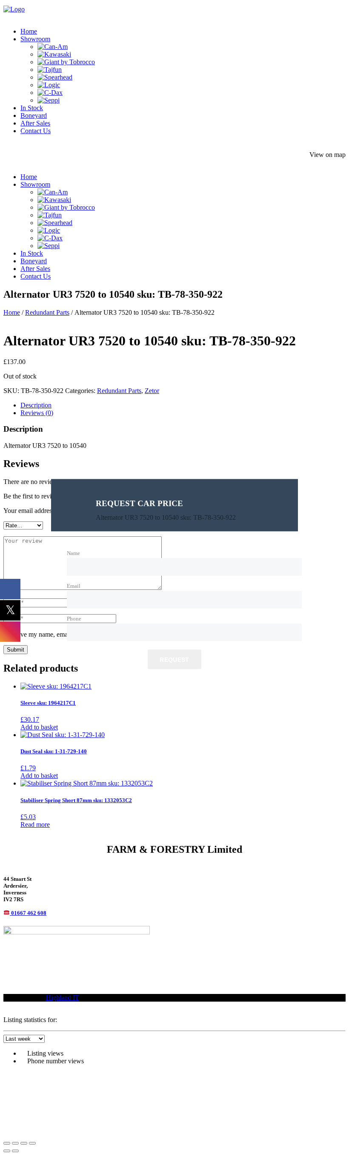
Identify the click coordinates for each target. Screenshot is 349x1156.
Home (28, 31)
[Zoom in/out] (6, 1143)
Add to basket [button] (39, 727)
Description (35, 405)
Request (174, 660)
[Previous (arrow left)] (6, 1151)
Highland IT (62, 997)
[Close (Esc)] (32, 1143)
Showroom (35, 39)
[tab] (183, 405)
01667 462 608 (28, 913)
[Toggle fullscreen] (15, 1143)
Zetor (152, 390)
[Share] (23, 1143)
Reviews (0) (36, 412)
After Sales (35, 123)
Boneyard (33, 115)
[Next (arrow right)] (15, 1151)
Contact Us (35, 130)
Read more (35, 824)
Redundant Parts (47, 312)
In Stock (31, 107)
